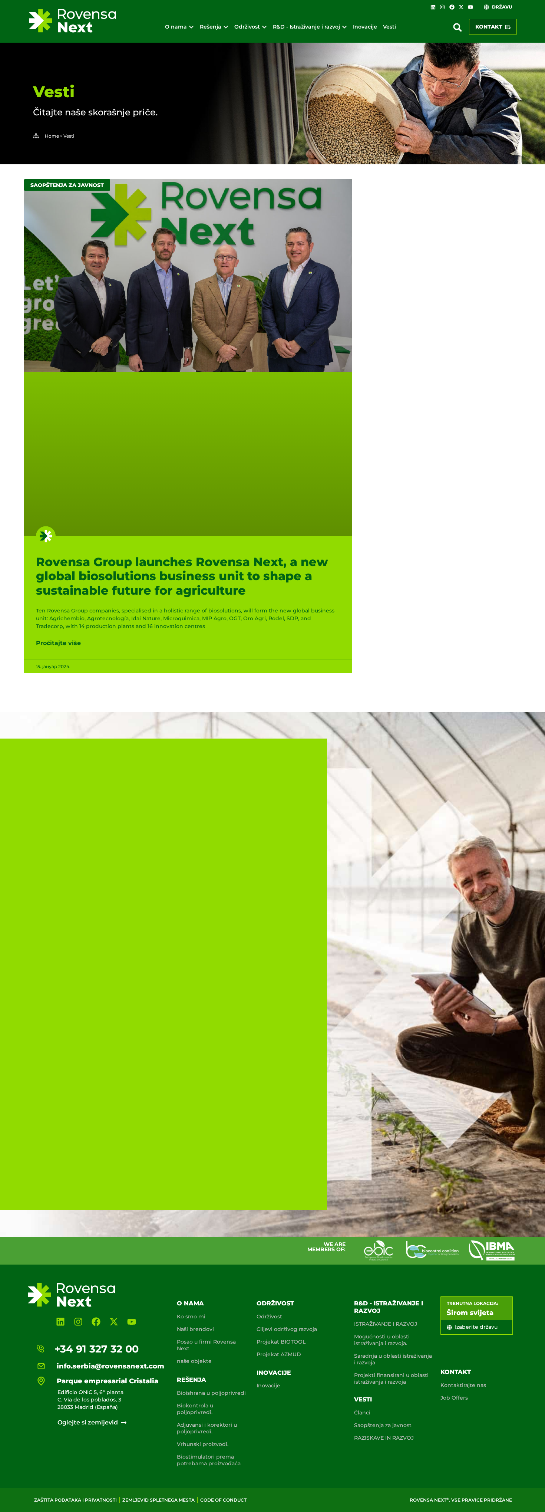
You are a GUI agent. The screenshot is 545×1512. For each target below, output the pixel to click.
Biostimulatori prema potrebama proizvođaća (209, 1460)
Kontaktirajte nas (463, 1385)
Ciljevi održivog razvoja (287, 1329)
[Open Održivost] (264, 27)
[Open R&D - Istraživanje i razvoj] (344, 27)
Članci (362, 1412)
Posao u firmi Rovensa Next (206, 1345)
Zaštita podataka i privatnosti (75, 1500)
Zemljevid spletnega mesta (158, 1500)
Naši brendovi (195, 1329)
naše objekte (194, 1361)
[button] (457, 27)
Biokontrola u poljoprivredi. (195, 1409)
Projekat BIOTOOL (281, 1341)
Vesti (363, 1399)
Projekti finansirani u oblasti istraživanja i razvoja (391, 1378)
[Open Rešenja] (225, 27)
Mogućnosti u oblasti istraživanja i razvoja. (382, 1340)
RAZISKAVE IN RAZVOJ (384, 1437)
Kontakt (455, 1371)
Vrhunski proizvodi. (202, 1444)
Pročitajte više (58, 643)
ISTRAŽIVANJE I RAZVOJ (385, 1324)
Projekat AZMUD (279, 1354)
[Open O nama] (191, 27)
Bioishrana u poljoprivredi (211, 1393)
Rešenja (191, 1379)
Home (52, 136)
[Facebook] (451, 7)
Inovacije (274, 1372)
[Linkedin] (433, 7)
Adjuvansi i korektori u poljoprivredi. (207, 1428)
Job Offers (454, 1397)
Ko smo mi (191, 1316)
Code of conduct (223, 1500)
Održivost (275, 1303)
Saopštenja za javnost (383, 1425)
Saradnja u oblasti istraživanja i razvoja (393, 1359)
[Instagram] (442, 7)
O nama (190, 1303)
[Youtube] (470, 7)
